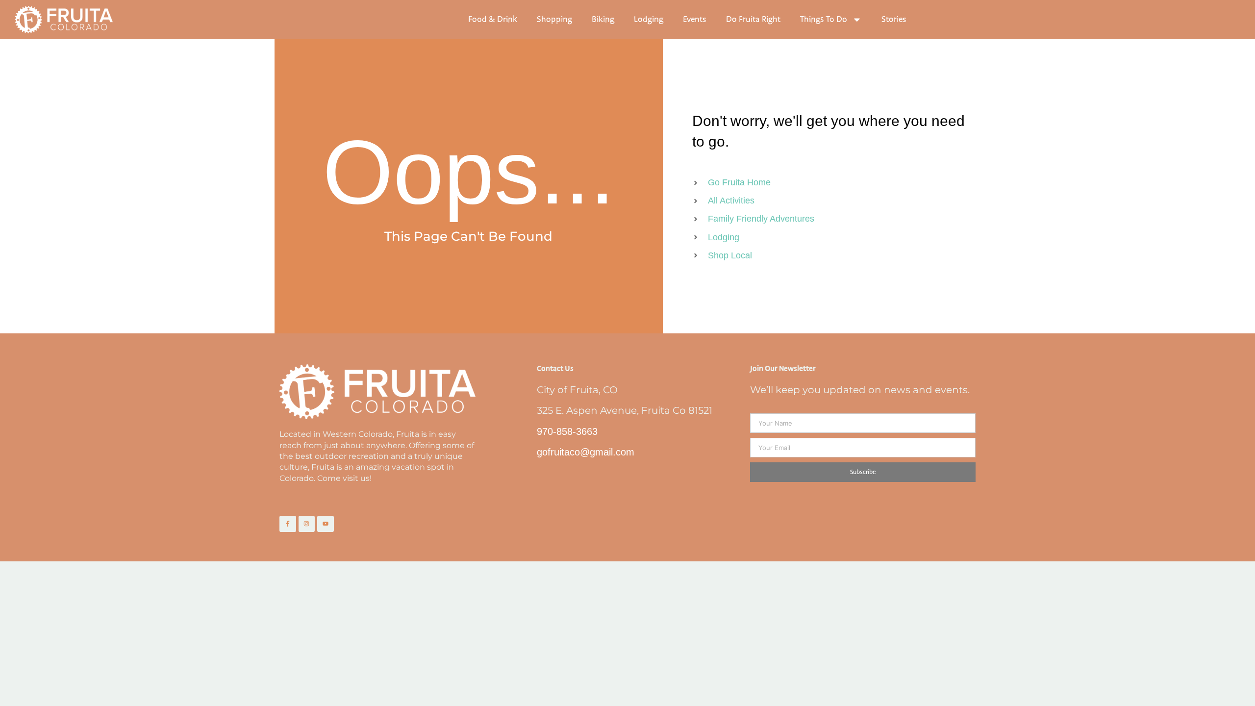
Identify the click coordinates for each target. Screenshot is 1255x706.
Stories (893, 19)
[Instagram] (307, 524)
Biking (603, 19)
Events (694, 19)
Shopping (554, 19)
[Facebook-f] (287, 524)
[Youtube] (325, 524)
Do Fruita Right (753, 19)
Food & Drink (492, 19)
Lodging (648, 19)
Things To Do (823, 19)
